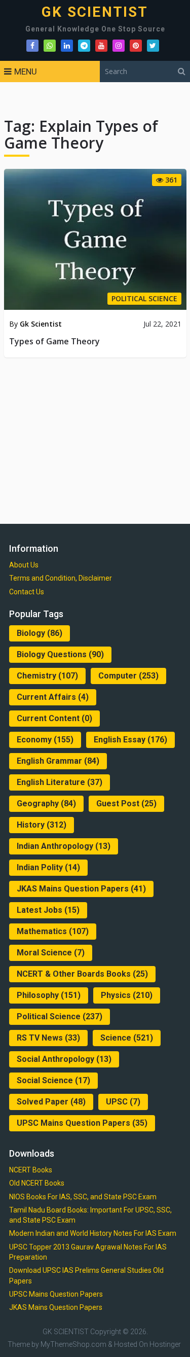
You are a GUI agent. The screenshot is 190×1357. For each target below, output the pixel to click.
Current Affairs (53, 697)
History (41, 825)
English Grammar (58, 761)
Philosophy (49, 995)
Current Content (54, 718)
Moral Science (51, 952)
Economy (45, 739)
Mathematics (53, 931)
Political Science (59, 1016)
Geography (46, 803)
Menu (25, 71)
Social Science (53, 1080)
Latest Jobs (48, 910)
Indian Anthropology (63, 846)
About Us (24, 565)
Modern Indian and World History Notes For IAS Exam (92, 1233)
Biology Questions (60, 654)
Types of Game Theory (54, 341)
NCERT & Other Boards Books (82, 974)
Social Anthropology (64, 1059)
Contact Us (26, 592)
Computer (128, 676)
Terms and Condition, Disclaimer (60, 578)
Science (126, 1038)
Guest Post (126, 803)
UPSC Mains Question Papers (82, 1123)
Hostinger (165, 1344)
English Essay (130, 739)
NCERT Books (30, 1170)
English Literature (59, 782)
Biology (39, 633)
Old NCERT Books (36, 1183)
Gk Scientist (41, 324)
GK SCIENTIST (95, 12)
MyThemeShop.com (73, 1344)
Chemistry (47, 676)
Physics (127, 995)
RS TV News (48, 1038)
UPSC (123, 1101)
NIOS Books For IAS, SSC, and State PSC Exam (83, 1197)
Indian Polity (48, 867)
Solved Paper (51, 1101)
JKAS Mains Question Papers (81, 889)
